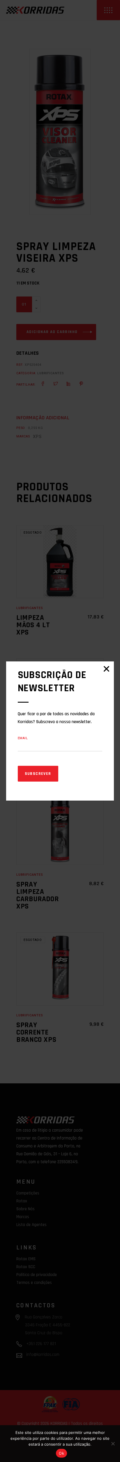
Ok (61, 1453)
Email (23, 738)
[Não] (113, 1444)
